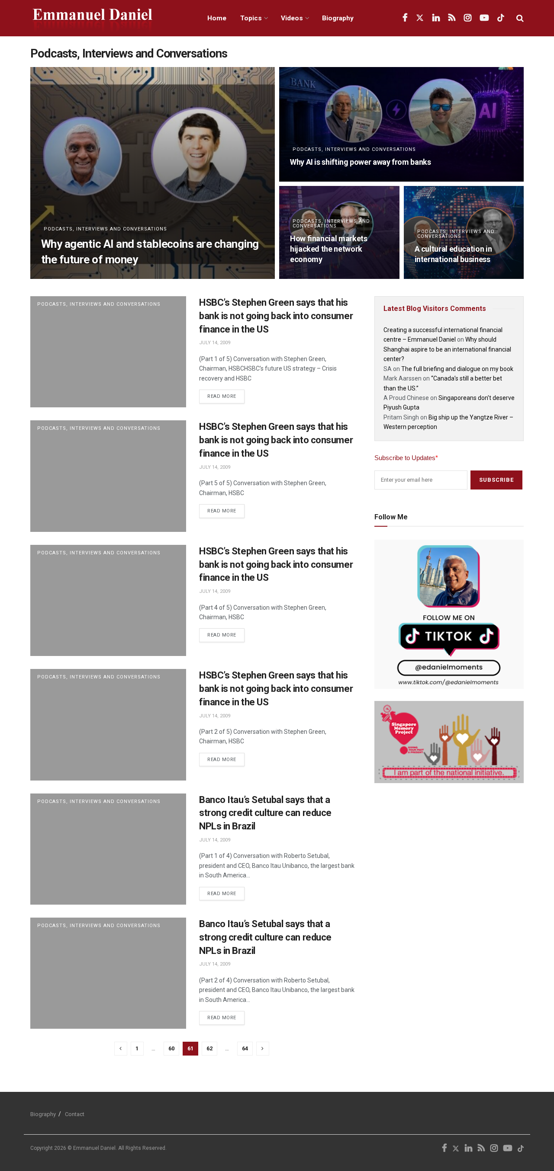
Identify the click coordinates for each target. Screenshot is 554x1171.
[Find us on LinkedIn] (436, 18)
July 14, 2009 (214, 343)
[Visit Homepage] (109, 18)
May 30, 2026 (56, 276)
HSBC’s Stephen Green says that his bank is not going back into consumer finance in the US (276, 316)
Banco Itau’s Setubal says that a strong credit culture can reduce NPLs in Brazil (265, 813)
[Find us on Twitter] (420, 18)
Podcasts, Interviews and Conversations (105, 229)
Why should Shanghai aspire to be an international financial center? (447, 349)
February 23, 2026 (436, 276)
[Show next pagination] (262, 1049)
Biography (338, 18)
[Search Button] (520, 18)
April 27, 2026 (306, 179)
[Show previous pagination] (120, 1049)
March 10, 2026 (308, 276)
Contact (74, 1114)
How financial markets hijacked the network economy (328, 249)
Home (216, 18)
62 (209, 1048)
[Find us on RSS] (451, 18)
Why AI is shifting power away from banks (360, 161)
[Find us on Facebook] (405, 18)
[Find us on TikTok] (500, 18)
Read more (226, 394)
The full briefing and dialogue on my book (457, 368)
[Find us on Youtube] (484, 18)
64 (245, 1048)
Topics (251, 18)
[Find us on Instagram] (467, 18)
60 (171, 1048)
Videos (292, 18)
